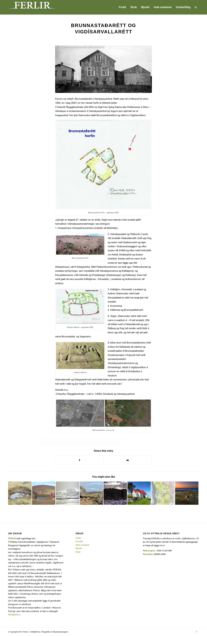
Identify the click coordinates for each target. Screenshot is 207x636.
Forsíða (79, 541)
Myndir (79, 548)
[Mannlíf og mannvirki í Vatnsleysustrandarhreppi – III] (187, 493)
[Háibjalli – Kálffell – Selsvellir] (43, 493)
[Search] (196, 7)
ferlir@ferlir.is (14, 614)
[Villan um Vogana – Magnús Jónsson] (139, 493)
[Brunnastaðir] (103, 69)
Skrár (78, 551)
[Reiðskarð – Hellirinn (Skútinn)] (91, 493)
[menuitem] (122, 7)
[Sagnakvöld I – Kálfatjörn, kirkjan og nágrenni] (163, 493)
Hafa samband (82, 544)
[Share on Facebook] (79, 460)
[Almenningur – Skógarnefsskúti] (20, 493)
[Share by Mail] (128, 460)
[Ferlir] (32, 7)
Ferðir (78, 537)
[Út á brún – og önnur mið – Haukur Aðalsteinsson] (67, 493)
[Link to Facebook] (196, 631)
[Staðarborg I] (115, 493)
